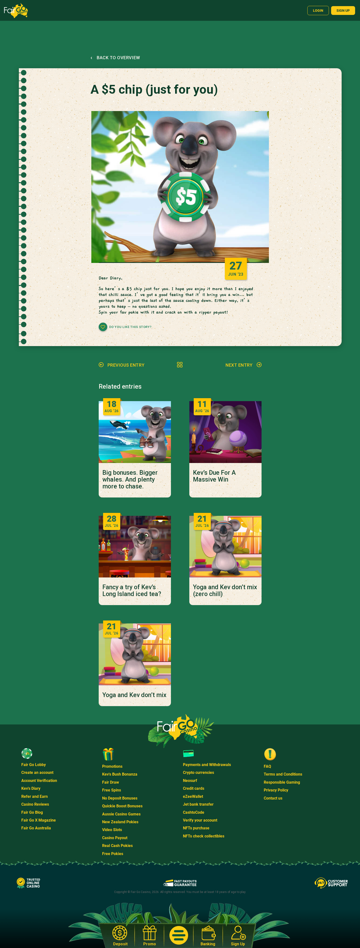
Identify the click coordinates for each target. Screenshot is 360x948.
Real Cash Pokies (117, 845)
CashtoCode (193, 812)
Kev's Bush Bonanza (119, 774)
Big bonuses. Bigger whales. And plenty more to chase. (130, 479)
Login (318, 10)
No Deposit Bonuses (119, 798)
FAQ (267, 766)
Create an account (37, 772)
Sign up (343, 10)
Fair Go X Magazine (38, 820)
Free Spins (111, 790)
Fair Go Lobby (33, 764)
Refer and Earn (34, 796)
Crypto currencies (198, 772)
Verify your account (200, 820)
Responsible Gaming (282, 782)
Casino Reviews (35, 804)
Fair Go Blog (32, 812)
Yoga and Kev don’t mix (134, 695)
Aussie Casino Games (121, 814)
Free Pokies (112, 853)
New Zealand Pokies (120, 822)
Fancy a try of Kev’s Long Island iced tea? (131, 591)
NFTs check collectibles (203, 836)
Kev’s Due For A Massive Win (214, 476)
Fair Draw (110, 782)
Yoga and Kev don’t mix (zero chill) (225, 591)
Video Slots (112, 829)
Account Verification (39, 780)
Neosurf (190, 780)
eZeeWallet (193, 796)
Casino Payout (114, 837)
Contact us (273, 798)
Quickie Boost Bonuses (122, 806)
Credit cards (193, 788)
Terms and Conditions (283, 774)
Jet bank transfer (198, 804)
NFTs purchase (196, 828)
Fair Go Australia (36, 828)
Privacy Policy (276, 790)
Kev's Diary (30, 788)
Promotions (112, 766)
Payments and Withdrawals (207, 764)
